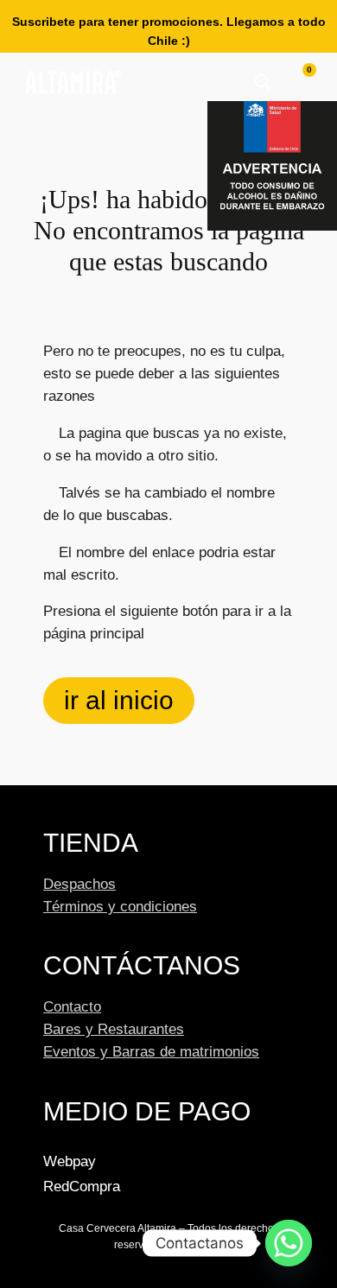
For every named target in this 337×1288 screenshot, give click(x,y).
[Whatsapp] (288, 1243)
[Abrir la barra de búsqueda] (262, 82)
